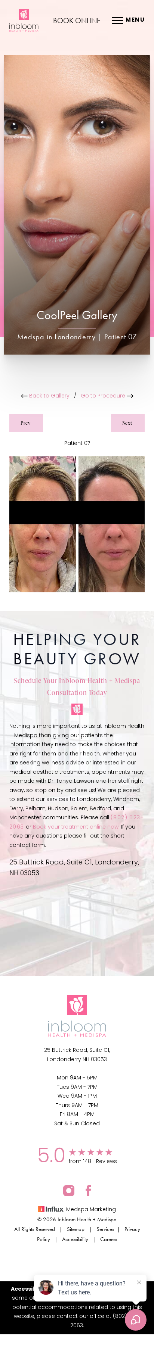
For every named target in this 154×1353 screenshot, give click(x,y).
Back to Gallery (49, 396)
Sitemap (75, 1229)
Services (105, 1229)
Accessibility (75, 1239)
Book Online (77, 20)
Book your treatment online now (75, 827)
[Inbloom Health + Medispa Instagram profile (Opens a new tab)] (68, 1190)
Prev (26, 423)
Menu (135, 20)
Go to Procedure (104, 396)
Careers (108, 1239)
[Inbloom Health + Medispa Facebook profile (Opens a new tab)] (88, 1190)
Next (127, 423)
